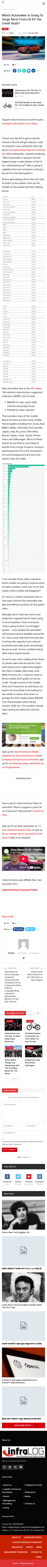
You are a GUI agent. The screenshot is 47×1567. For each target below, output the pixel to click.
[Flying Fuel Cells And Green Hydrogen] (33, 1051)
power (5, 29)
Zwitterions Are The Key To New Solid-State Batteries (28, 91)
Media (28, 1496)
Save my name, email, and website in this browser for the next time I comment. (23, 1142)
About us (7, 1485)
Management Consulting (9, 1502)
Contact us (30, 1503)
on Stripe (32, 123)
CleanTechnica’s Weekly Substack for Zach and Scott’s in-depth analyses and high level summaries (22, 755)
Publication (30, 1492)
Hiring (6, 1508)
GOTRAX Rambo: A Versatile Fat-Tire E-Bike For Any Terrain (29, 103)
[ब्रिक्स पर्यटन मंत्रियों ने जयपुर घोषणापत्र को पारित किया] (23, 1401)
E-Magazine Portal (33, 1485)
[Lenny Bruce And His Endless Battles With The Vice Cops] (23, 1287)
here (14, 883)
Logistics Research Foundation (11, 1490)
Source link (7, 916)
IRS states (36, 388)
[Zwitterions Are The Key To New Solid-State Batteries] (7, 93)
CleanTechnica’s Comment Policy (19, 890)
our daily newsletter (18, 763)
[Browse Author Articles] (23, 944)
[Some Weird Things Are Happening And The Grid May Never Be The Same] (13, 1051)
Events (6, 1496)
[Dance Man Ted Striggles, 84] (23, 1215)
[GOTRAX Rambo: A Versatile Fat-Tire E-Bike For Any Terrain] (7, 105)
